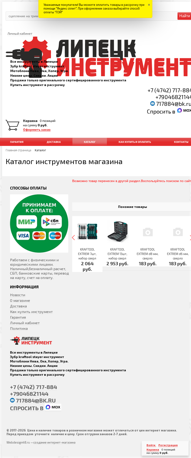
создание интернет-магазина (54, 442)
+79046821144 (29, 393)
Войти (151, 445)
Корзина (30, 121)
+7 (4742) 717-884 (33, 386)
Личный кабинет (25, 322)
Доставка (18, 306)
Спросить (159, 111)
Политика (19, 328)
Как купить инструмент (31, 311)
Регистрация (168, 445)
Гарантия (18, 317)
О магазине (20, 300)
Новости (17, 295)
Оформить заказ (37, 129)
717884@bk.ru (36, 400)
